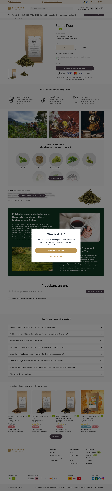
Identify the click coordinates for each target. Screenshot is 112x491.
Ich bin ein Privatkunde (56, 250)
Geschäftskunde (56, 256)
